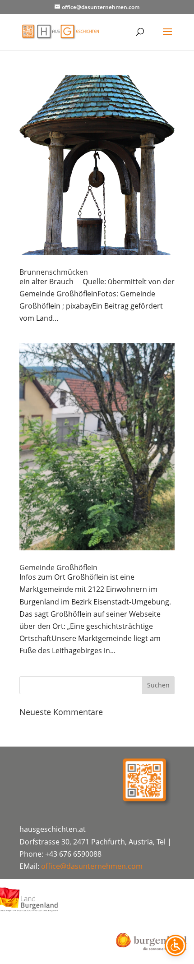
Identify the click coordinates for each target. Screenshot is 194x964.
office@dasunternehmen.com (92, 866)
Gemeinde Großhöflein (58, 567)
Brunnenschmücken (53, 272)
